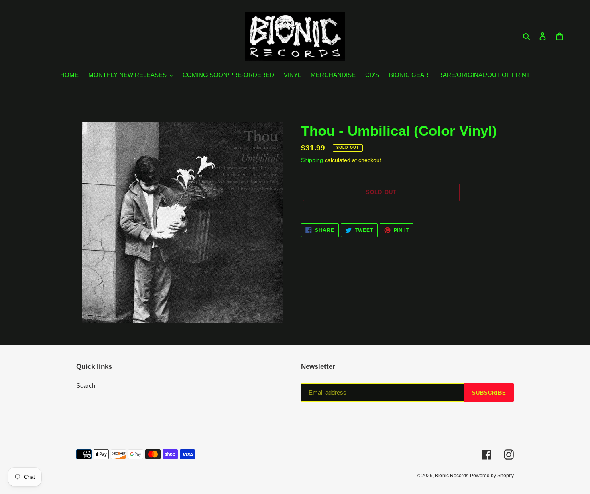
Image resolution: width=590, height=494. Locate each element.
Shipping (312, 160)
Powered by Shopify (492, 475)
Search (85, 385)
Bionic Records (451, 475)
